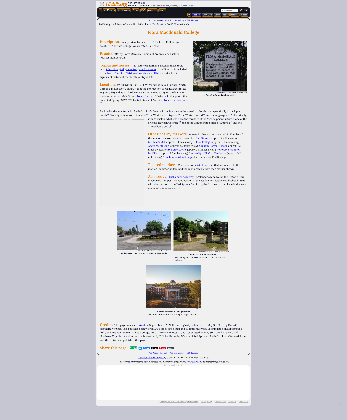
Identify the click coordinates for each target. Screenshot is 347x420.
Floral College (203, 142)
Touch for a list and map (177, 157)
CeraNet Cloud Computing (152, 357)
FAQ (143, 10)
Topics (226, 15)
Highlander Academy (181, 176)
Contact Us (243, 401)
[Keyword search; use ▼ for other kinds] (241, 10)
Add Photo (153, 20)
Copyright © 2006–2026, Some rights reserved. (179, 401)
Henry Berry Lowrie (175, 149)
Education (112, 69)
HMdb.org (116, 4)
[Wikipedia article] (206, 111)
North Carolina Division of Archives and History (135, 73)
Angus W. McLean (158, 145)
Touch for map (145, 96)
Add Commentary (177, 20)
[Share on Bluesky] (140, 348)
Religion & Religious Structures (138, 69)
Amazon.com (195, 361)
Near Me (196, 15)
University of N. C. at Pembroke (207, 153)
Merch (162, 10)
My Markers (109, 10)
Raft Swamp (203, 138)
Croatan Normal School (213, 145)
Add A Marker (124, 10)
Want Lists (207, 15)
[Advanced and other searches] (246, 10)
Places (244, 15)
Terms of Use (220, 401)
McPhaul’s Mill (156, 142)
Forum (136, 10)
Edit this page (192, 20)
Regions (235, 15)
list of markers (205, 165)
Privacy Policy (206, 401)
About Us (152, 10)
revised (140, 325)
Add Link (163, 20)
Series (217, 15)
